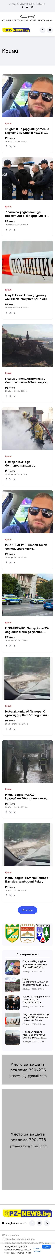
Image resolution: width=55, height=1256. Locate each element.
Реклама (41, 3)
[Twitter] (10, 146)
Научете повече (38, 1250)
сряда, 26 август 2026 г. (22, 3)
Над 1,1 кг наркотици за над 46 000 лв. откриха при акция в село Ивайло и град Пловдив (27, 299)
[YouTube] (27, 7)
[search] (42, 30)
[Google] (32, 7)
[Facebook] (22, 7)
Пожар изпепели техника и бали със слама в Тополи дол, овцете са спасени (26, 382)
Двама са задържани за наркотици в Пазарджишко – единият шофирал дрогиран (26, 215)
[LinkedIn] (14, 146)
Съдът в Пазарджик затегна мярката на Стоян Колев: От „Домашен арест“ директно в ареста (35, 967)
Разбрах (46, 1247)
